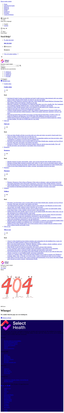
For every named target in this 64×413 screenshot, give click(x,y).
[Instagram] (6, 385)
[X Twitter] (4, 385)
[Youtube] (9, 385)
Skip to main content (6, 1)
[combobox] (8, 66)
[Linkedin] (8, 385)
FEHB (6, 10)
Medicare (6, 7)
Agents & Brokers (9, 14)
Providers (6, 13)
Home (5, 4)
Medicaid (6, 8)
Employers (7, 11)
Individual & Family (9, 5)
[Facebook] (2, 385)
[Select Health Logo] (13, 330)
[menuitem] (33, 87)
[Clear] (17, 66)
